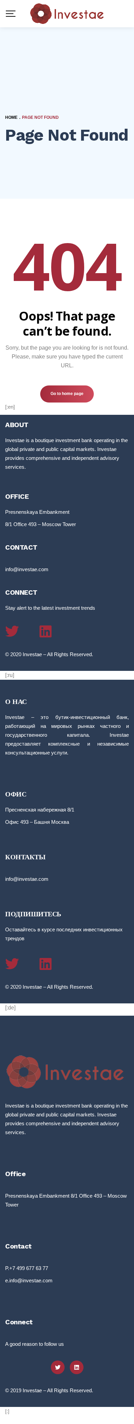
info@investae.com (26, 569)
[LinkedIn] (46, 631)
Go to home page (67, 393)
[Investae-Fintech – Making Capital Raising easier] (66, 13)
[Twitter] (12, 631)
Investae (32, 654)
